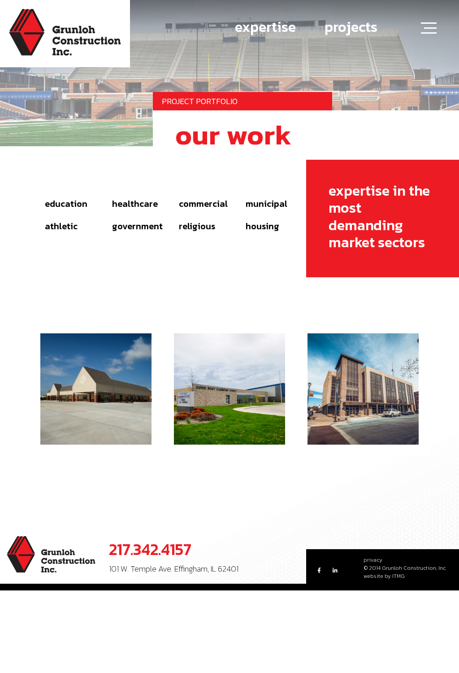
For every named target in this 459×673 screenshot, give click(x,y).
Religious (197, 226)
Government (137, 226)
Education (66, 203)
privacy (373, 560)
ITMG (398, 576)
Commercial (203, 203)
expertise (265, 27)
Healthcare (135, 203)
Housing (262, 226)
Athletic (61, 226)
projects (351, 27)
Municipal (266, 203)
